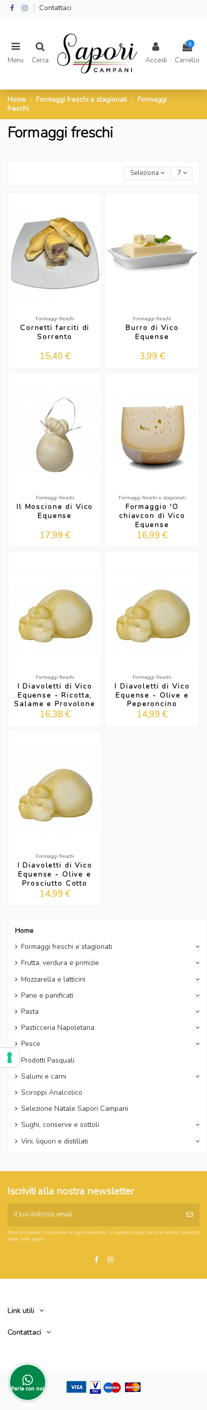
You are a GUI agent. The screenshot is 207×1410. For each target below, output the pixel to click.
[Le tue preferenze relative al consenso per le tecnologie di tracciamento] (9, 1057)
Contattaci (55, 8)
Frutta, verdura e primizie (60, 962)
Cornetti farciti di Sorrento (54, 332)
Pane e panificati (47, 995)
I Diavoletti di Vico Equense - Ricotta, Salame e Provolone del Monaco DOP (54, 699)
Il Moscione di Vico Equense (55, 511)
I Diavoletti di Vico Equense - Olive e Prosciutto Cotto (55, 874)
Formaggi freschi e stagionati (66, 946)
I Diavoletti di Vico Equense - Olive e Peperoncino (152, 695)
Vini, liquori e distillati (54, 1141)
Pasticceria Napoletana (57, 1027)
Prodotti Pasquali (47, 1060)
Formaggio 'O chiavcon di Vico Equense (152, 516)
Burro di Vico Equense (152, 332)
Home (24, 930)
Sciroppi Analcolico (51, 1092)
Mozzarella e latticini (53, 979)
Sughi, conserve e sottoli (60, 1124)
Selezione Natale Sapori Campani (74, 1108)
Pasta (30, 1011)
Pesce (30, 1043)
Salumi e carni (43, 1076)
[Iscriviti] (189, 1214)
